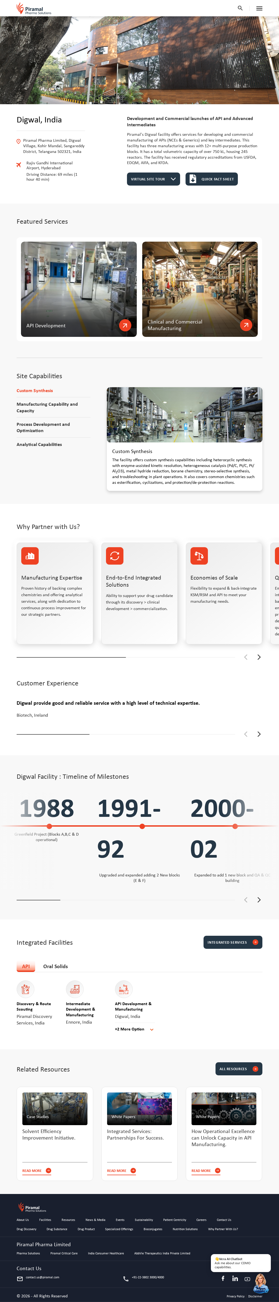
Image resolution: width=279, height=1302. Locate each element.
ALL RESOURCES (238, 1068)
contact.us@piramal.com (38, 1279)
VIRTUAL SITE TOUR (148, 178)
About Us (23, 1220)
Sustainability (144, 1220)
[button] (259, 657)
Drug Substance (57, 1229)
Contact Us (224, 1220)
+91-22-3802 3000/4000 (143, 1279)
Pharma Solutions (28, 1253)
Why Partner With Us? (223, 1229)
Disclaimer (255, 1296)
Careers (201, 1220)
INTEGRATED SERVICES (232, 942)
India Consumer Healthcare (106, 1253)
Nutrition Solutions (185, 1229)
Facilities (45, 1220)
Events (120, 1220)
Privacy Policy (236, 1296)
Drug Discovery (26, 1229)
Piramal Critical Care (64, 1253)
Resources (68, 1220)
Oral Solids (55, 966)
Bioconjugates (153, 1229)
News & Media (95, 1220)
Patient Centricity (174, 1220)
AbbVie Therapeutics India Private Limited (162, 1253)
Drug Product (86, 1229)
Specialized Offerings (119, 1229)
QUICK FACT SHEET (218, 178)
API (26, 966)
